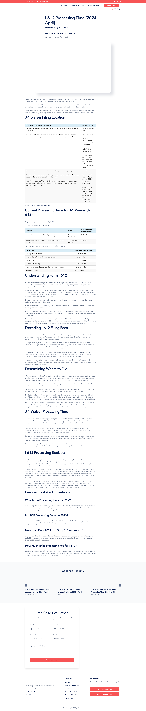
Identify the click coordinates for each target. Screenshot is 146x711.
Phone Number (35, 635)
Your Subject (57, 635)
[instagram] (120, 1)
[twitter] (117, 1)
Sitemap (28, 694)
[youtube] (31, 691)
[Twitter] (62, 28)
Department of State (43, 205)
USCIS (33, 205)
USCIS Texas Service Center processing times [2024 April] (70, 590)
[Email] (67, 28)
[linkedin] (34, 691)
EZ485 (52, 222)
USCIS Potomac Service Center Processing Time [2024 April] (103, 590)
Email (55, 625)
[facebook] (114, 1)
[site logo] (30, 5)
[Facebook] (59, 28)
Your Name (34, 625)
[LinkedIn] (65, 28)
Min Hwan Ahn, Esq (68, 33)
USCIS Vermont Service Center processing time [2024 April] (37, 590)
